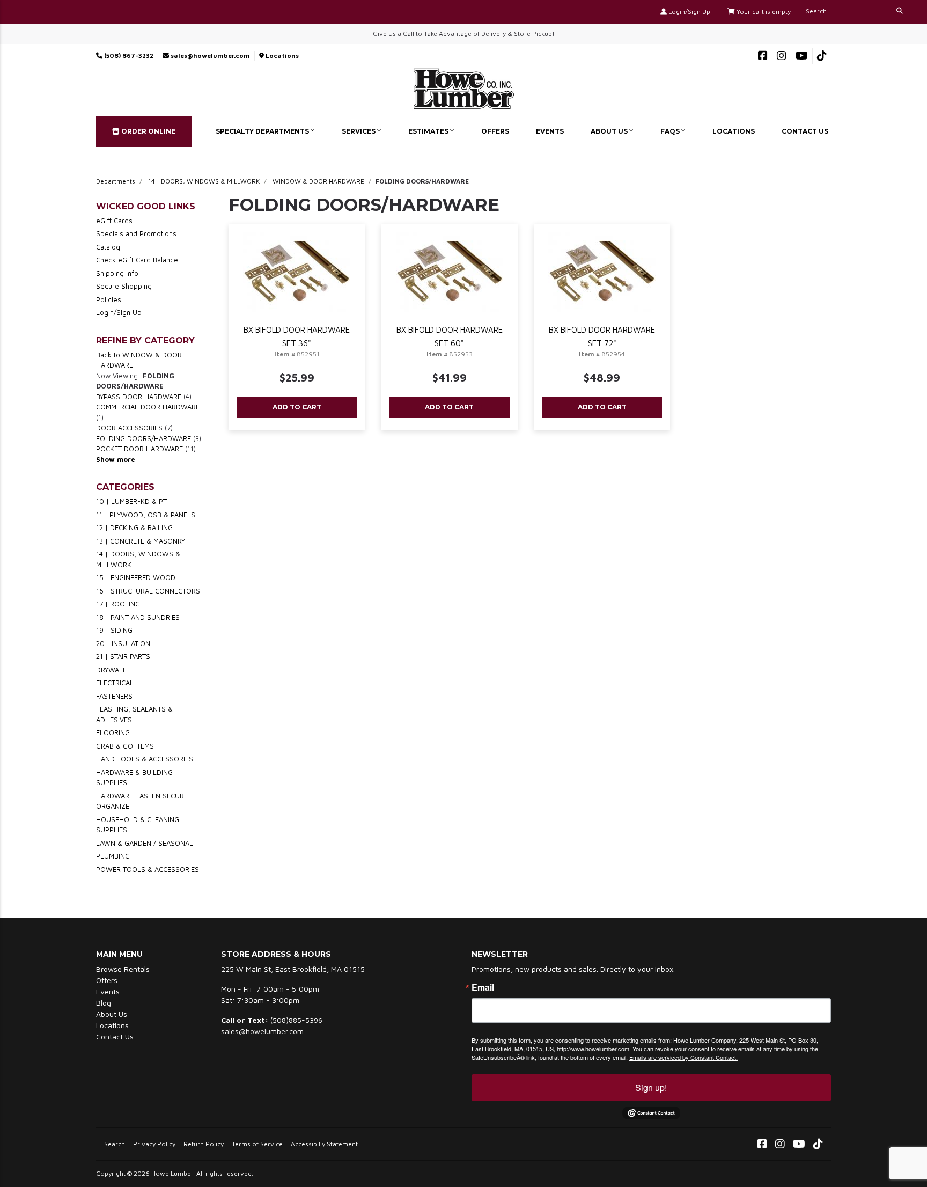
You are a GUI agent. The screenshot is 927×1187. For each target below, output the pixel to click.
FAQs (670, 131)
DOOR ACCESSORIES (129, 427)
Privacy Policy (154, 1144)
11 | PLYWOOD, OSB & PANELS (145, 514)
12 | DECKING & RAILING (134, 527)
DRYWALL (111, 669)
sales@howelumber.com (209, 56)
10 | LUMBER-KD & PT (131, 501)
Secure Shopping (124, 286)
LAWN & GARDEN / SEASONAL (144, 843)
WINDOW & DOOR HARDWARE (318, 181)
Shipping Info (117, 273)
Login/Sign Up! (120, 312)
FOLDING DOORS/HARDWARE (143, 438)
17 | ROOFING (118, 603)
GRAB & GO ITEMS (125, 746)
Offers (495, 131)
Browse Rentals (123, 968)
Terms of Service (257, 1144)
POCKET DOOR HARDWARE (139, 448)
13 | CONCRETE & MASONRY (140, 541)
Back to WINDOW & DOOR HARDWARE (139, 360)
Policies (108, 299)
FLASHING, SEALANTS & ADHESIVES (134, 714)
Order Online (147, 131)
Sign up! (651, 1087)
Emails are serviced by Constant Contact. (683, 1057)
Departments (115, 181)
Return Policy (203, 1144)
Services (359, 131)
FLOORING (113, 732)
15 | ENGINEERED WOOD (135, 577)
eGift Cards (114, 220)
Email (483, 987)
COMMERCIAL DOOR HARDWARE (148, 406)
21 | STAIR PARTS (123, 656)
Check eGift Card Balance (137, 259)
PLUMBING (113, 856)
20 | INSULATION (123, 643)
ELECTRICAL (115, 682)
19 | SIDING (114, 630)
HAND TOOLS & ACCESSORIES (144, 758)
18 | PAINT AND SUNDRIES (138, 617)
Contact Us (805, 131)
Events (550, 131)
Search (114, 1144)
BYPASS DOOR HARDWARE (138, 396)
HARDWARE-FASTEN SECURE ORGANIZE (142, 801)
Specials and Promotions (136, 233)
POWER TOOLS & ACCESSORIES (147, 869)
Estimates (429, 131)
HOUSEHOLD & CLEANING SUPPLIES (137, 824)
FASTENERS (114, 696)
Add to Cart (297, 407)
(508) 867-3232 (127, 56)
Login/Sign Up (688, 12)
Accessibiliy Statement (324, 1144)
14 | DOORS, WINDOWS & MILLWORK (204, 181)
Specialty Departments (263, 131)
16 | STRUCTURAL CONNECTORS (148, 591)
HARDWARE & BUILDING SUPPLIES (134, 777)
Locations (281, 56)
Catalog (108, 247)
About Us (610, 131)
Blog (103, 1002)
